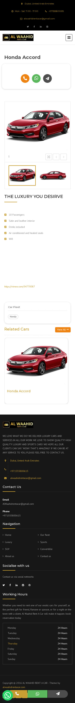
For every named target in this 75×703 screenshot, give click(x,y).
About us (9, 556)
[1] (22, 175)
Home (8, 534)
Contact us (45, 556)
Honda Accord (19, 391)
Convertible (46, 549)
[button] (7, 695)
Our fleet (45, 534)
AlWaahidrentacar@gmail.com (18, 503)
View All (61, 329)
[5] (53, 175)
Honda (13, 316)
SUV (7, 549)
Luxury (8, 542)
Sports (43, 542)
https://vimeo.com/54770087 (19, 286)
